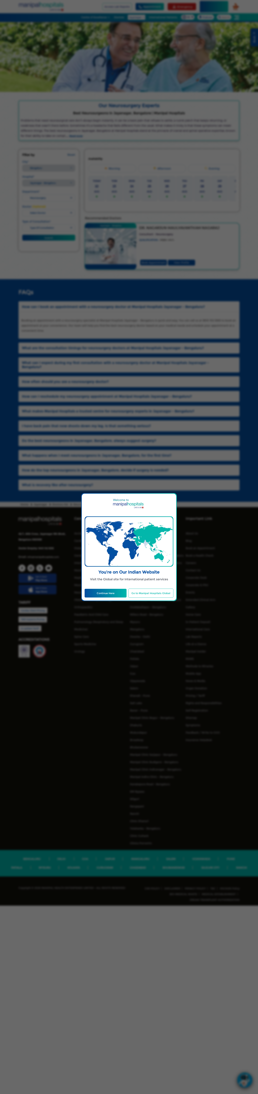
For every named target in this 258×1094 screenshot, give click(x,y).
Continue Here (105, 593)
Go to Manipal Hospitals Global (150, 593)
